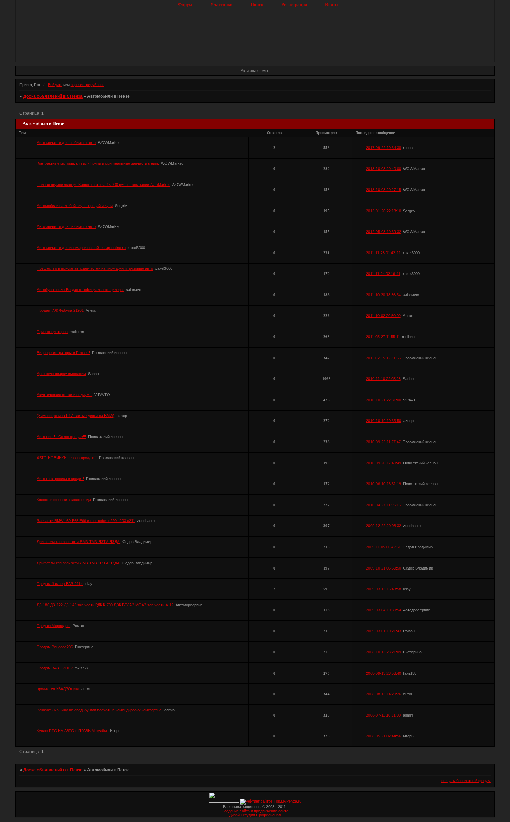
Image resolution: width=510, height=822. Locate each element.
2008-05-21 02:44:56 (383, 736)
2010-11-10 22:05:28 (383, 379)
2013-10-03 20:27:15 (383, 190)
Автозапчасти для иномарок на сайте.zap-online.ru (81, 248)
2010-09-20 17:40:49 (383, 463)
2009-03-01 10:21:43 (383, 631)
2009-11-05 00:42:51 (383, 547)
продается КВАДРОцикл (58, 689)
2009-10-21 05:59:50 (383, 568)
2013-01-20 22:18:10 (383, 211)
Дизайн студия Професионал (255, 815)
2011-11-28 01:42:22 (383, 253)
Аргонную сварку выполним (61, 373)
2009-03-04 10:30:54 (383, 610)
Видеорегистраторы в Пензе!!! (63, 353)
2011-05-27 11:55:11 (383, 337)
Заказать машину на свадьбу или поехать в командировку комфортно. (99, 710)
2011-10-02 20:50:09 (383, 316)
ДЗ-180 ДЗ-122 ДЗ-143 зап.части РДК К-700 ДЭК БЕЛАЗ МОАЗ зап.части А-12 (105, 605)
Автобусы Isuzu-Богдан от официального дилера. (80, 290)
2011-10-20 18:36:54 (383, 295)
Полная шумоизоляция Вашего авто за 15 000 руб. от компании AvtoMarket (103, 184)
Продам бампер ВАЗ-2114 (60, 584)
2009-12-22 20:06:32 (383, 526)
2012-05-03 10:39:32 (383, 232)
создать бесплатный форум (466, 781)
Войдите (55, 85)
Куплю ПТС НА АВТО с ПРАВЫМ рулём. (72, 731)
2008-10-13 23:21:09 (383, 652)
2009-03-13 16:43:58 (383, 589)
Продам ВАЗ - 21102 (55, 668)
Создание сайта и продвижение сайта (255, 811)
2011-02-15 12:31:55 (383, 358)
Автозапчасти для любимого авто (66, 142)
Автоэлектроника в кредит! (60, 479)
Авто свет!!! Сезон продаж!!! (61, 437)
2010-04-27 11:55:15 (383, 505)
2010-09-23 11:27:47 (383, 442)
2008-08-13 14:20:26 (383, 694)
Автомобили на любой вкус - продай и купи (75, 206)
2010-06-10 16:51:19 (383, 484)
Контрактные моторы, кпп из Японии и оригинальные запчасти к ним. (98, 163)
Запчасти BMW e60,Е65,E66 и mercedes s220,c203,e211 (86, 521)
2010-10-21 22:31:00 (383, 400)
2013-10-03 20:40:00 (383, 168)
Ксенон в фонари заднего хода (64, 500)
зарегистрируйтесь (87, 85)
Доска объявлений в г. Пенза (53, 96)
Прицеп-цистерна (52, 331)
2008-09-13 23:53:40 (383, 673)
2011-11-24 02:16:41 (383, 274)
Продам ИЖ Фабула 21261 (60, 310)
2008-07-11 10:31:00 (383, 715)
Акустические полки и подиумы (64, 395)
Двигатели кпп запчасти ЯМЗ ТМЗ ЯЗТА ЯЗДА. (78, 542)
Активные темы (254, 71)
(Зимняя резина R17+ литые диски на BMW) (75, 415)
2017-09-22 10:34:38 (383, 148)
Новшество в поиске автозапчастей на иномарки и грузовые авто (95, 268)
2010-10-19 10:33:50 (383, 421)
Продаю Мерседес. (53, 626)
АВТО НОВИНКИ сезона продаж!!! (67, 458)
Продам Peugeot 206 (55, 647)
